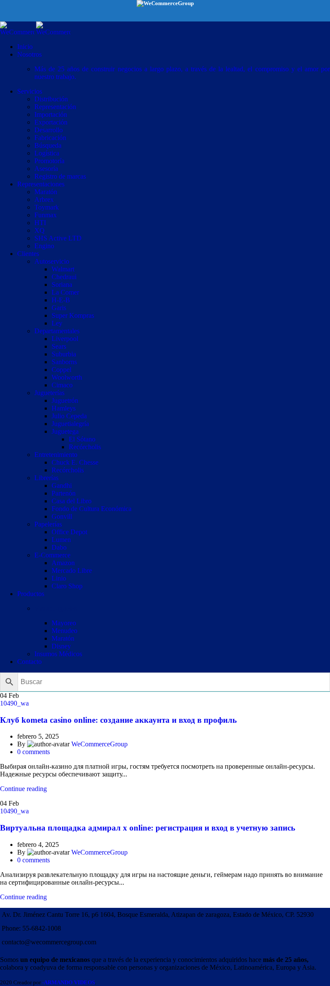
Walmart (63, 269)
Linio (59, 578)
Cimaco (62, 385)
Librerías (46, 477)
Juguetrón (65, 400)
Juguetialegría (70, 423)
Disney (61, 646)
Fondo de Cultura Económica (91, 508)
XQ (39, 230)
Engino (44, 246)
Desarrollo (48, 130)
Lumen (61, 539)
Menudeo (64, 630)
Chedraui (64, 276)
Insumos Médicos (58, 653)
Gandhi (62, 485)
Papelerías (48, 524)
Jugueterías (49, 392)
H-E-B (61, 300)
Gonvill (62, 516)
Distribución (51, 99)
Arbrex (44, 199)
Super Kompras (73, 315)
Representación (55, 106)
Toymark (46, 207)
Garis (59, 307)
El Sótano (82, 439)
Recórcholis (85, 446)
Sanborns (64, 361)
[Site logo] (18, 32)
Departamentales (56, 331)
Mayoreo (64, 623)
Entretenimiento (55, 454)
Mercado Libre (72, 570)
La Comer (65, 292)
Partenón (64, 493)
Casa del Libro (72, 501)
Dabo (59, 547)
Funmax (45, 215)
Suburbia (64, 354)
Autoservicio (51, 261)
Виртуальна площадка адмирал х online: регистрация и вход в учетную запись (147, 827)
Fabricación (50, 137)
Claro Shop (67, 586)
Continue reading (23, 788)
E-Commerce (52, 555)
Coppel (61, 369)
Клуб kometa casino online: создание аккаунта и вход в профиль (118, 719)
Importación (50, 114)
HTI (40, 222)
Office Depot (69, 532)
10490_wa (14, 703)
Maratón (45, 191)
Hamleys (64, 408)
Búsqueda (47, 145)
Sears (59, 346)
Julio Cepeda (69, 416)
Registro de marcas (60, 176)
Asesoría (46, 168)
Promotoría (49, 160)
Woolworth (67, 377)
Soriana (62, 284)
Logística (46, 153)
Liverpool (65, 338)
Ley (57, 323)
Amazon (63, 562)
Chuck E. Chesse (75, 462)
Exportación (50, 122)
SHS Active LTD (58, 238)
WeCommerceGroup (99, 744)
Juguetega (65, 431)
